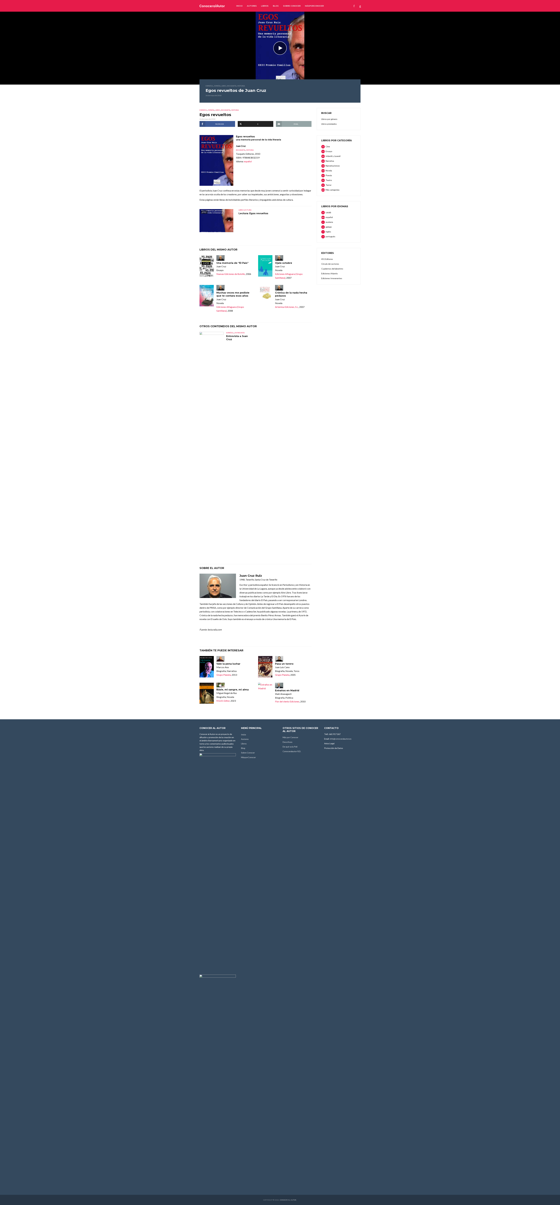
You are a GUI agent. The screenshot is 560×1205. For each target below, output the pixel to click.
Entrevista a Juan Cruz (237, 338)
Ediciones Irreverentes (331, 278)
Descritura (287, 742)
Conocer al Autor (288, 1200)
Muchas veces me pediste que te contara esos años (232, 294)
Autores (252, 6)
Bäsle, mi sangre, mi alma (232, 689)
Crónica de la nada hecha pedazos (291, 294)
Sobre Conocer (292, 6)
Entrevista (240, 333)
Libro (223, 86)
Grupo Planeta (223, 674)
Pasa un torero (284, 663)
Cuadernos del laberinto (332, 268)
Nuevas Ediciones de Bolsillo (230, 274)
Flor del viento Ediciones (287, 701)
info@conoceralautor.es (340, 739)
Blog (276, 6)
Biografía (231, 86)
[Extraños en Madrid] (265, 686)
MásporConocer (314, 6)
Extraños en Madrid (287, 690)
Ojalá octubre (283, 263)
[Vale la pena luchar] (207, 666)
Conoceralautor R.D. (292, 751)
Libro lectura (245, 210)
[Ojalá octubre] (265, 266)
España (217, 86)
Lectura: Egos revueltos (253, 213)
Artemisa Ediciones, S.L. (286, 306)
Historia (241, 86)
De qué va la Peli (290, 746)
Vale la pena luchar (228, 663)
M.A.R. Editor (223, 700)
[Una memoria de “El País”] (207, 266)
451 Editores (327, 259)
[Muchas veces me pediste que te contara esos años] (207, 295)
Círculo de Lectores (330, 264)
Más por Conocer (290, 737)
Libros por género (329, 119)
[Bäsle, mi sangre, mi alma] (207, 693)
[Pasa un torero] (265, 666)
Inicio (239, 6)
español (209, 86)
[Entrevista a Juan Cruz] (212, 441)
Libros (264, 6)
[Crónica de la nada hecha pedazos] (265, 295)
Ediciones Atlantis (329, 273)
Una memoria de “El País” (232, 263)
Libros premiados (329, 124)
